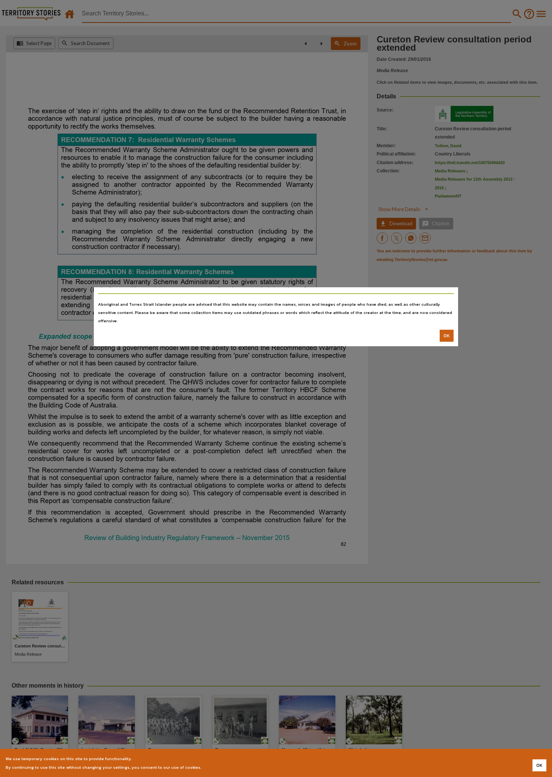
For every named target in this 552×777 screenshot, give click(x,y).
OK (446, 335)
